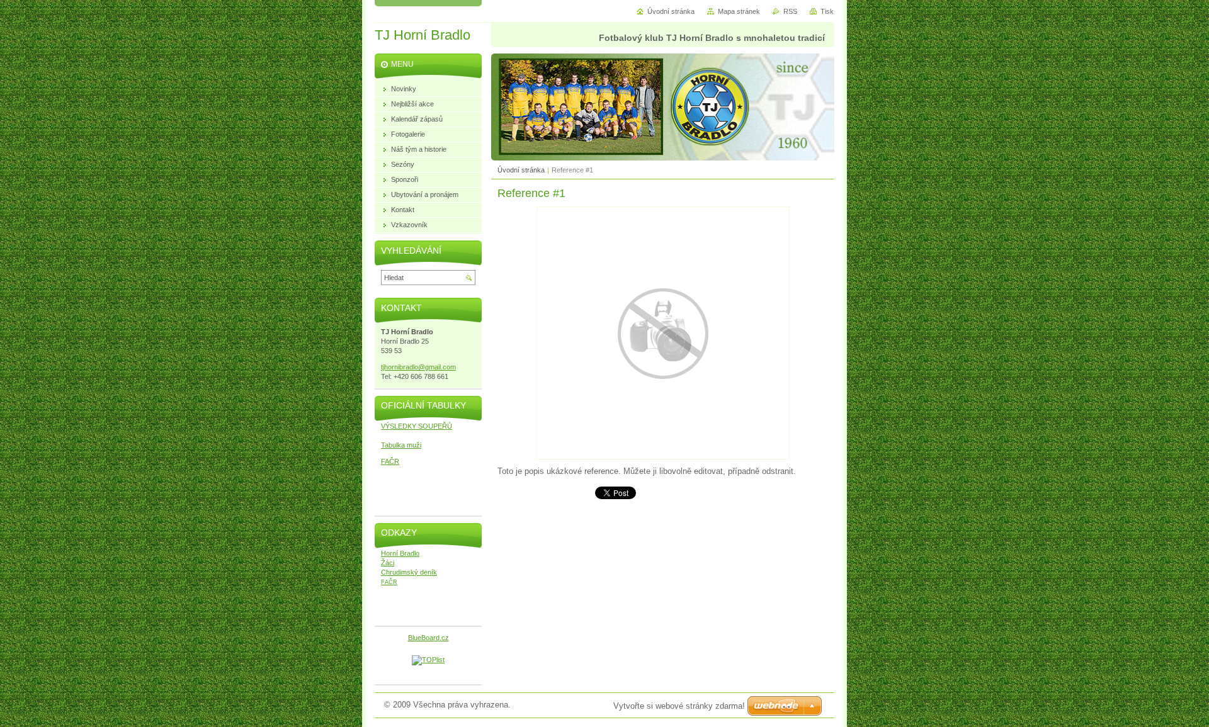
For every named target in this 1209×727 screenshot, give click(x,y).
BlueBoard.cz (428, 637)
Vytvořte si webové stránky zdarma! (679, 706)
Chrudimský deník (409, 572)
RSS (790, 11)
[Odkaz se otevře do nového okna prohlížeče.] (663, 456)
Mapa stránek (739, 11)
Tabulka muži (401, 445)
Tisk (827, 11)
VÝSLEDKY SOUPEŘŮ (416, 426)
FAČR (390, 461)
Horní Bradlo (400, 553)
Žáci (387, 562)
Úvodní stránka (521, 170)
